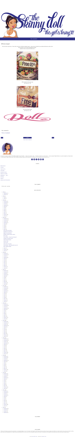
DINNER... (3, 176)
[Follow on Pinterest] (39, 159)
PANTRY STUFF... (4, 172)
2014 (3, 337)
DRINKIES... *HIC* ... (5, 175)
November (5, 202)
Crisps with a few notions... (8, 243)
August (5, 206)
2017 (3, 285)
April (4, 198)
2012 (3, 372)
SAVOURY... (3, 170)
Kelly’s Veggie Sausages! (7, 246)
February (5, 194)
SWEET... (2, 178)
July (4, 207)
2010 (3, 407)
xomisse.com (44, 436)
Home (27, 137)
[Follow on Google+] (36, 159)
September (5, 193)
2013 (3, 355)
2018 (3, 269)
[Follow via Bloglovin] (43, 159)
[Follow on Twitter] (34, 159)
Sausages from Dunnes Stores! (8, 238)
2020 (3, 217)
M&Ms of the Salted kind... (8, 233)
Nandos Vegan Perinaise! (7, 239)
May (4, 210)
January (5, 215)
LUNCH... (2, 167)
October (5, 203)
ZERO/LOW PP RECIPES (5, 180)
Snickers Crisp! (6, 241)
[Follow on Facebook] (32, 159)
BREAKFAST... (3, 165)
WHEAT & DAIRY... (4, 173)
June (4, 197)
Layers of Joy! (6, 242)
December (5, 201)
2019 (3, 252)
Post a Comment (6, 132)
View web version (27, 139)
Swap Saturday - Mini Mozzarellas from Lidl (11, 245)
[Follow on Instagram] (41, 159)
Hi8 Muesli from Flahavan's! (8, 231)
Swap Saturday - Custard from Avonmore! (10, 237)
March (5, 213)
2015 (3, 320)
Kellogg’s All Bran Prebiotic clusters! (9, 234)
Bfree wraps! (6, 235)
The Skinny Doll (34, 436)
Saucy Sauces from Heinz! (8, 230)
